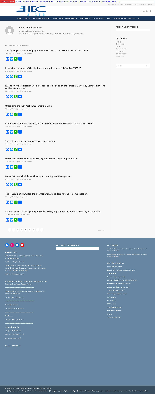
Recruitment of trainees (114, 311)
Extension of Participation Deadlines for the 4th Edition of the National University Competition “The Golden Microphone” (55, 87)
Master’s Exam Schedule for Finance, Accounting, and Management (38, 176)
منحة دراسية (120, 56)
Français (143, 4)
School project (111, 273)
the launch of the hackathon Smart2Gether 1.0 (94, 1)
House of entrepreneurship (116, 277)
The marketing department (115, 290)
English (150, 4)
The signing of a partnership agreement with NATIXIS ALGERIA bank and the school (46, 50)
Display (18, 53)
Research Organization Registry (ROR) (18, 284)
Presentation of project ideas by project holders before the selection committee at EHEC (49, 123)
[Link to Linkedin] (147, 11)
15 (33, 230)
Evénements (120, 44)
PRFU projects (111, 304)
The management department (117, 294)
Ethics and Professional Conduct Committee (121, 270)
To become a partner (114, 317)
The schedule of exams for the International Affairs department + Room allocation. (46, 194)
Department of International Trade (118, 287)
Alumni (109, 314)
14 (29, 230)
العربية (136, 4)
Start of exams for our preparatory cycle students (30, 141)
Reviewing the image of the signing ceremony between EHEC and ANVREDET (43, 68)
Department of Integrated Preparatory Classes (122, 280)
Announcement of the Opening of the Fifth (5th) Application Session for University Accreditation (53, 211)
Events (118, 46)
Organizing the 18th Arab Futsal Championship (28, 106)
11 (17, 230)
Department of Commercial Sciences (119, 284)
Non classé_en (121, 49)
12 (21, 230)
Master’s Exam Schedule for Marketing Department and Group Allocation (41, 158)
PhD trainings (111, 300)
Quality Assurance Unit (114, 267)
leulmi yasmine (27, 53)
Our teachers (111, 297)
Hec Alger (48, 388)
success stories (121, 54)
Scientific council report (114, 307)
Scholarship (120, 51)
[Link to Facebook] (140, 11)
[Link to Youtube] (144, 11)
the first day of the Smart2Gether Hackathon (61, 1)
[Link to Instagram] (150, 11)
